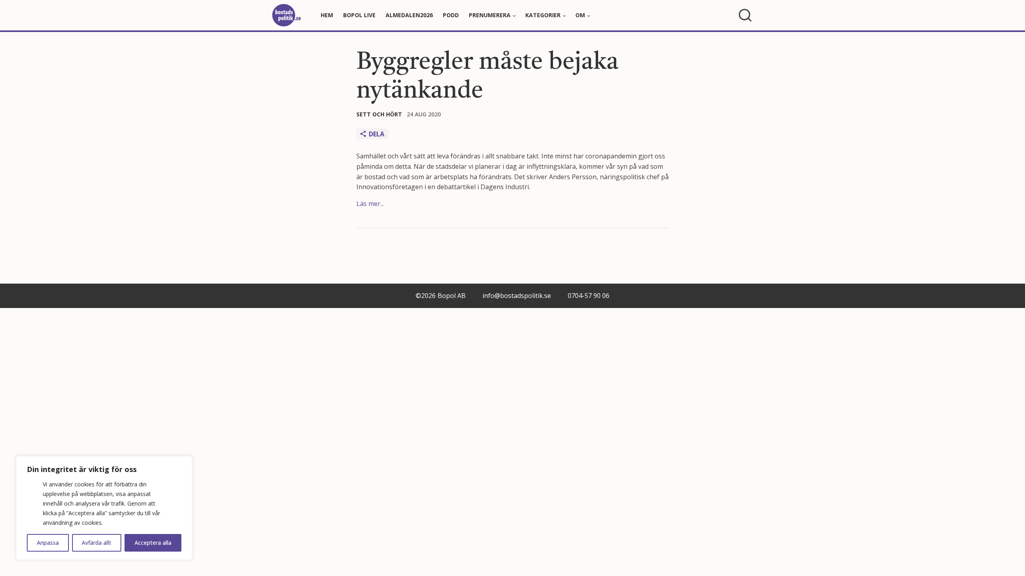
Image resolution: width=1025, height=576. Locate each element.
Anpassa (48, 542)
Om (580, 15)
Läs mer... (370, 203)
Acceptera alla (153, 542)
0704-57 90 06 (588, 295)
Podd (451, 15)
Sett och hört (379, 114)
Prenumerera (489, 15)
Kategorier (543, 15)
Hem (327, 15)
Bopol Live (359, 15)
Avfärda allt (96, 542)
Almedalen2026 (409, 15)
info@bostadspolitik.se (516, 295)
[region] (104, 508)
